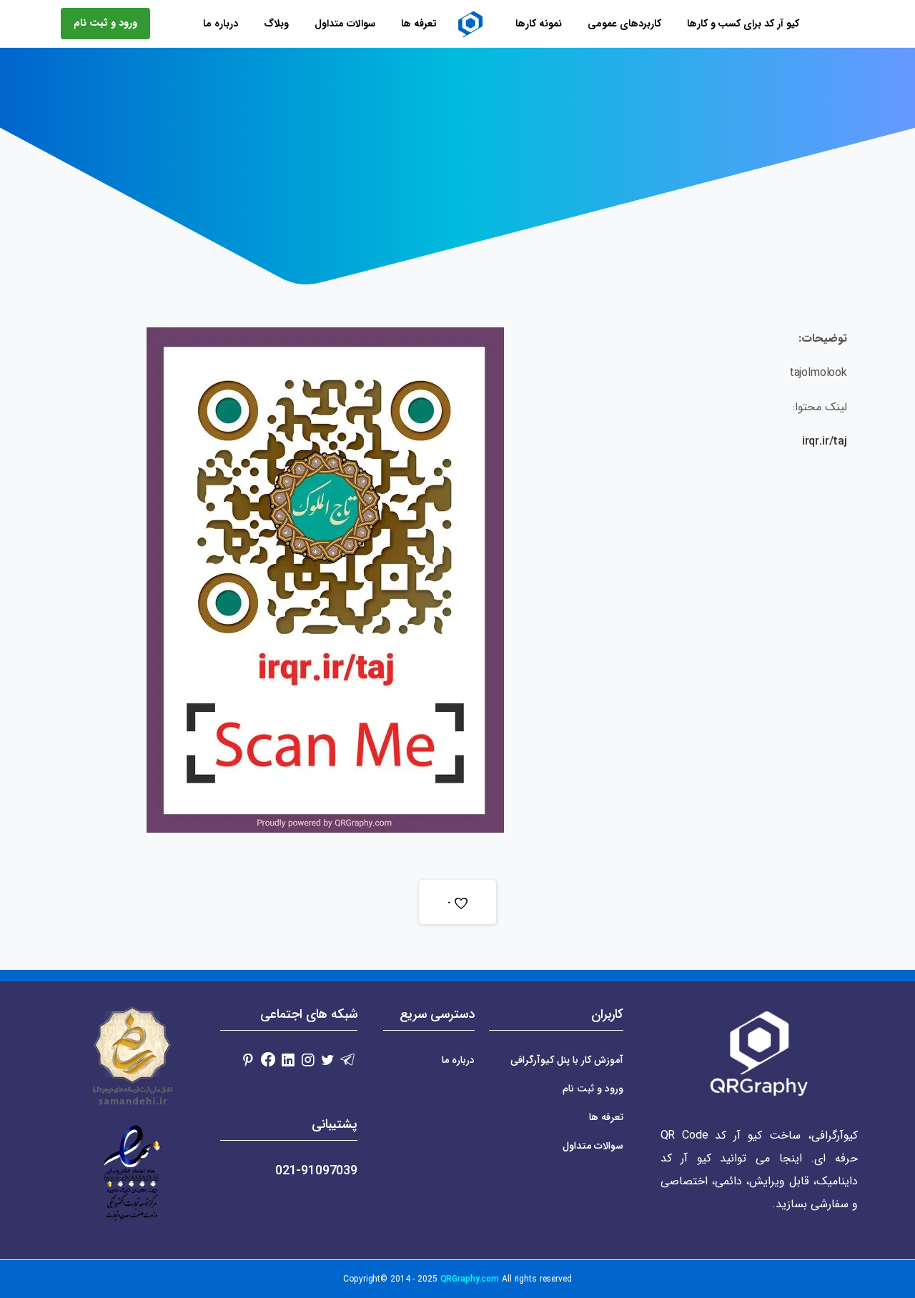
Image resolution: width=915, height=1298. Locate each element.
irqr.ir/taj (824, 441)
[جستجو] (153, 23)
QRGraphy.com (470, 1279)
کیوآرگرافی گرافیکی (458, 149)
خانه (525, 149)
